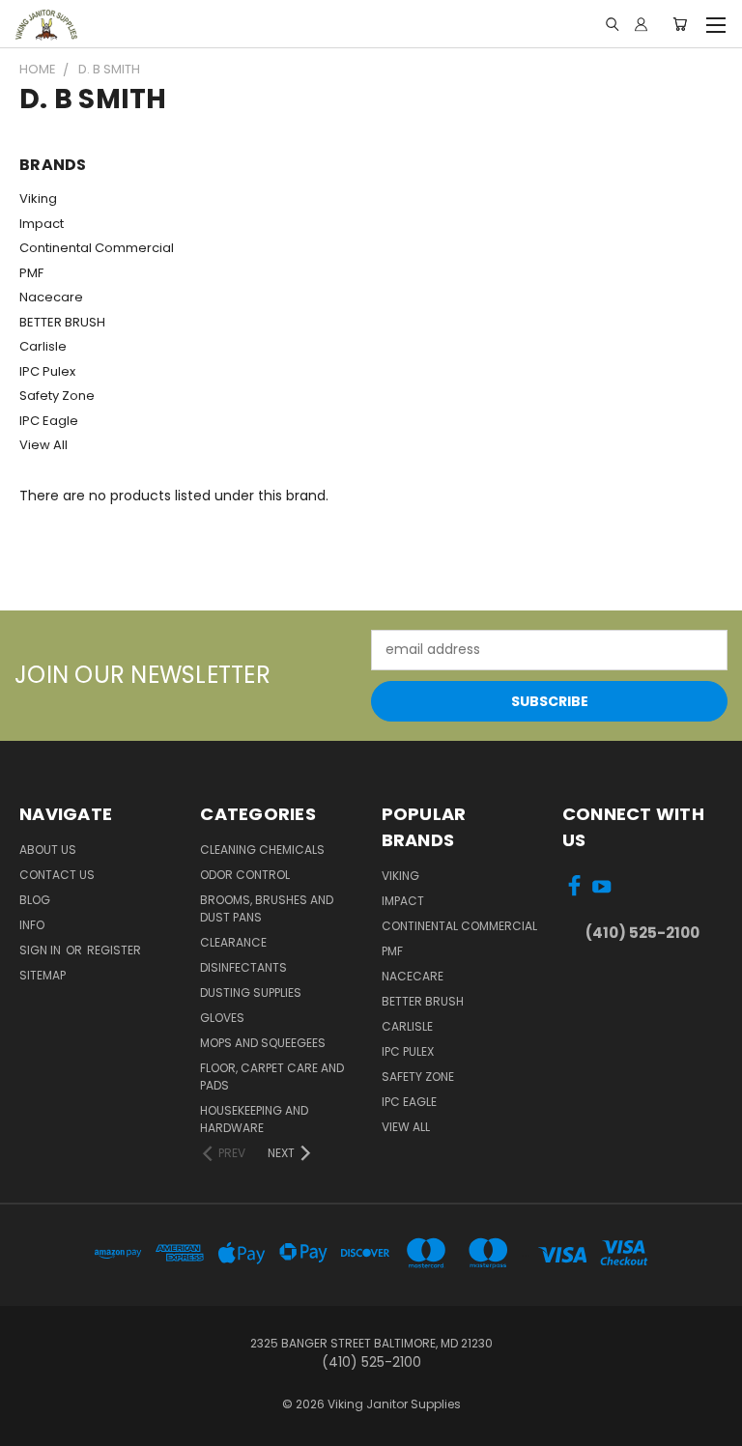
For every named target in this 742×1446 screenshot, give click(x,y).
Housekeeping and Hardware (254, 1119)
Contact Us (57, 874)
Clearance (233, 942)
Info (31, 925)
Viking (38, 198)
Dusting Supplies (250, 992)
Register (114, 950)
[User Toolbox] (641, 24)
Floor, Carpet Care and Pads (272, 1076)
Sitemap (42, 975)
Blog (34, 900)
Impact (41, 223)
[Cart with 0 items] (680, 24)
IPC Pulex (47, 371)
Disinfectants (243, 967)
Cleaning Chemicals (262, 849)
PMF (31, 273)
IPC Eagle (48, 420)
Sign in (41, 950)
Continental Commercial (96, 248)
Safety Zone (57, 395)
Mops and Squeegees (263, 1043)
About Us (47, 849)
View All (43, 445)
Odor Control (245, 874)
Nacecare (51, 297)
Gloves (222, 1017)
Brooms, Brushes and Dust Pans (266, 908)
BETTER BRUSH (62, 322)
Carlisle (43, 346)
